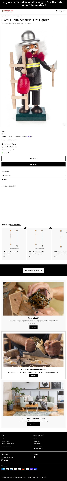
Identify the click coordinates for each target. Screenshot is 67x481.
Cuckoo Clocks (5, 441)
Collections (9, 16)
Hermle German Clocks (7, 443)
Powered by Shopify (42, 477)
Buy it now (33, 164)
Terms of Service (38, 448)
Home (2, 16)
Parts (2, 438)
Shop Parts (33, 327)
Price (3, 131)
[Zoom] (64, 123)
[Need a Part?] (33, 299)
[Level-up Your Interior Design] (33, 399)
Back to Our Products (35, 270)
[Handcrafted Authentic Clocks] (33, 350)
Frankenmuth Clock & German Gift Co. (12, 23)
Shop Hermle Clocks (33, 424)
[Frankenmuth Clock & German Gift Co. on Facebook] (34, 457)
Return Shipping (38, 446)
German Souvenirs (6, 446)
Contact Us (36, 441)
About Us (36, 438)
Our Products (17, 16)
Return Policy (37, 443)
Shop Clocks (33, 375)
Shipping (3, 139)
